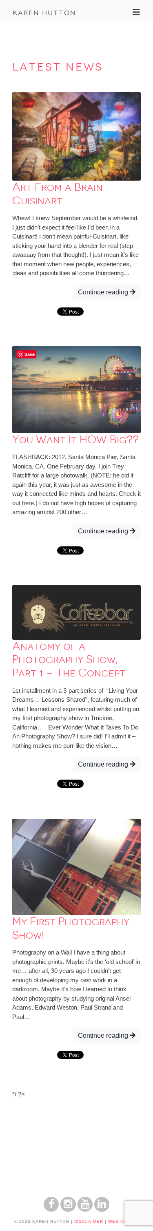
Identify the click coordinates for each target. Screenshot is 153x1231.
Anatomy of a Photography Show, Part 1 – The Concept (68, 659)
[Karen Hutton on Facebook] (51, 1209)
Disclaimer (89, 1221)
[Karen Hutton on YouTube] (85, 1209)
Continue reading (104, 292)
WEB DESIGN (123, 1221)
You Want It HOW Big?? (75, 439)
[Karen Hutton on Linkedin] (101, 1209)
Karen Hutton (44, 12)
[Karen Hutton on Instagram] (67, 1209)
